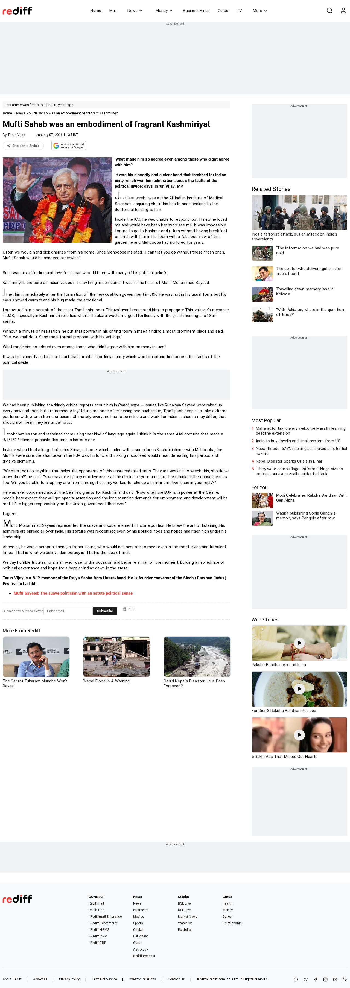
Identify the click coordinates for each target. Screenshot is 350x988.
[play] (299, 643)
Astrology (140, 949)
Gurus (223, 10)
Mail (112, 10)
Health (227, 903)
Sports (138, 923)
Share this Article (26, 146)
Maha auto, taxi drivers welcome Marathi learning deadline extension (301, 431)
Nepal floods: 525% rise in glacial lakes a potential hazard (301, 451)
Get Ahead (141, 936)
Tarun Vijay (16, 135)
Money (162, 10)
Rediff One (96, 910)
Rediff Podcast (144, 956)
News (132, 10)
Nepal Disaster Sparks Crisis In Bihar (289, 461)
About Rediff (12, 979)
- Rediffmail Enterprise (105, 917)
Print (131, 609)
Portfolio (184, 930)
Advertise (40, 979)
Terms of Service (104, 979)
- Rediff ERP (97, 943)
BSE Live (184, 903)
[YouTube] (335, 980)
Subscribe (105, 611)
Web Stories (265, 620)
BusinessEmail (196, 10)
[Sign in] (343, 10)
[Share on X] (306, 980)
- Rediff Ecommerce (103, 923)
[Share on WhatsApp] (296, 980)
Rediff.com (217, 979)
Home (95, 10)
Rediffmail (96, 903)
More (257, 10)
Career (227, 917)
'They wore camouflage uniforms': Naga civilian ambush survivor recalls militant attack (299, 471)
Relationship (232, 923)
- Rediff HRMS (99, 930)
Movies (138, 917)
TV (239, 10)
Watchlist (185, 923)
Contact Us (176, 979)
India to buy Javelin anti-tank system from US (298, 440)
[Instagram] (325, 980)
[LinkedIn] (345, 980)
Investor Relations (142, 979)
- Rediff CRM (98, 936)
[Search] (329, 10)
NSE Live (184, 910)
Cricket (138, 930)
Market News (187, 917)
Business (140, 910)
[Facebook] (315, 980)
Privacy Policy (69, 979)
